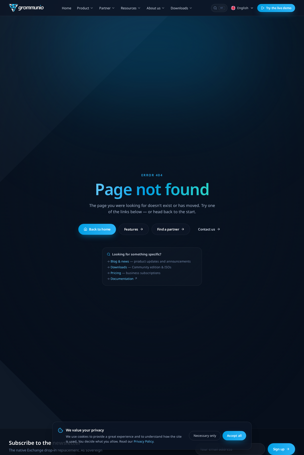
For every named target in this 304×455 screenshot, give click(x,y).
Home (66, 8)
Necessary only (205, 435)
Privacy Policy (143, 441)
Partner (105, 8)
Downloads (179, 8)
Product (83, 8)
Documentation (122, 279)
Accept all (234, 435)
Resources (128, 8)
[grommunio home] (26, 8)
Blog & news (120, 261)
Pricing (116, 273)
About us (153, 8)
